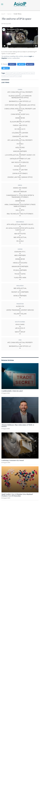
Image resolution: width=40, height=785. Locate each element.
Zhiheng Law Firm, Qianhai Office (20, 177)
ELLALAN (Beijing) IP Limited (20, 122)
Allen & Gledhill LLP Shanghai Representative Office (20, 96)
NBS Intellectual (20, 237)
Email (6, 68)
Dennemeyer (20, 118)
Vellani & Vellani (20, 314)
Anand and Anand (20, 188)
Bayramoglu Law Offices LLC (20, 101)
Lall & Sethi (20, 210)
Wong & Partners (20, 296)
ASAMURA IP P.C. (20, 252)
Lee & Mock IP (20, 328)
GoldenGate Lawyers (20, 133)
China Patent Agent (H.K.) (20, 114)
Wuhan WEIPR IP (20, 166)
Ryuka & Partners (20, 270)
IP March (20, 144)
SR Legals (20, 241)
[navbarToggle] (2, 4)
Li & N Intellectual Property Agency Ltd (20, 155)
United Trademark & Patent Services (20, 310)
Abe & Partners (20, 255)
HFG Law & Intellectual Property (20, 140)
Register (4, 58)
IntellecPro (20, 147)
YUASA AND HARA (20, 277)
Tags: (3, 73)
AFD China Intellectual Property (20, 92)
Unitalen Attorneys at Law (20, 159)
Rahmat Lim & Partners (20, 292)
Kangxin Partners (20, 151)
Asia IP (3, 14)
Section (9, 14)
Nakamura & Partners (20, 266)
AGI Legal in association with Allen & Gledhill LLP (20, 229)
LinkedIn (30, 64)
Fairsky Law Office (20, 125)
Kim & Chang (20, 324)
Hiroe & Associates (20, 263)
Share (12, 64)
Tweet (22, 64)
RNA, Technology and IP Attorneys (20, 214)
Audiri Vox (20, 306)
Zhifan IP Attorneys (20, 173)
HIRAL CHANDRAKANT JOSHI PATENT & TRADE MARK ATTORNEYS (20, 205)
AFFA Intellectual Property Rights (20, 224)
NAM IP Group (20, 332)
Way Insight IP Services (20, 162)
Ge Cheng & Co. (20, 129)
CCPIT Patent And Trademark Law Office (20, 105)
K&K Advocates (20, 234)
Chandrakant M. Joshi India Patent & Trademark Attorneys (20, 196)
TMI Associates (20, 274)
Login (30, 56)
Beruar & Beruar (20, 191)
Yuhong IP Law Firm (20, 170)
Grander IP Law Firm (20, 136)
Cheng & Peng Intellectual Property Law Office (20, 109)
